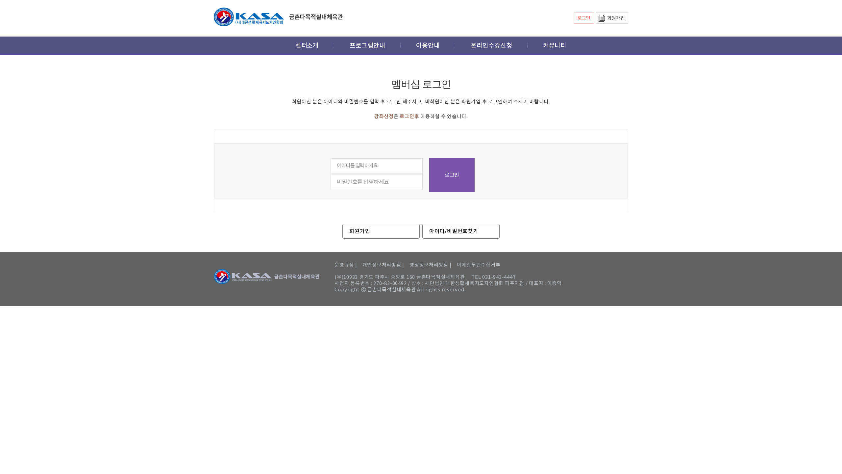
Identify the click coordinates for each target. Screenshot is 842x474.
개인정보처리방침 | (383, 265)
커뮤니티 (555, 45)
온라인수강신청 (491, 45)
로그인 (583, 18)
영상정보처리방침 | (430, 265)
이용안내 (428, 45)
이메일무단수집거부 (479, 265)
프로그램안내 (367, 45)
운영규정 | (345, 265)
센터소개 (307, 45)
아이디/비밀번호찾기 (453, 231)
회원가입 (616, 18)
